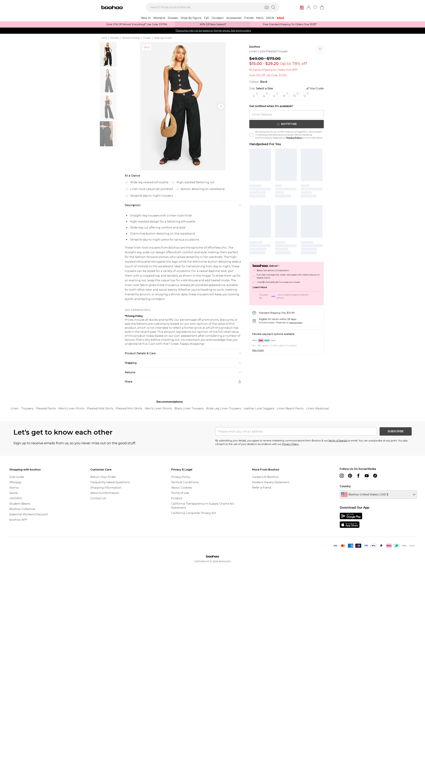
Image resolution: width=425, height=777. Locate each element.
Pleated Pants (46, 408)
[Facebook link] (358, 476)
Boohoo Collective (22, 509)
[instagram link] (342, 476)
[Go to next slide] (221, 106)
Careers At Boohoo (265, 477)
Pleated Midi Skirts (100, 408)
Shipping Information (106, 487)
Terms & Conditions (184, 482)
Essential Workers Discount (28, 514)
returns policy (296, 322)
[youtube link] (367, 476)
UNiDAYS (15, 498)
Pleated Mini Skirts (129, 408)
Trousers (147, 38)
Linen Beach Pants (290, 408)
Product (177, 498)
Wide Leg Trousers (163, 38)
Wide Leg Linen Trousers (223, 408)
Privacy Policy (294, 137)
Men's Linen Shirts (71, 408)
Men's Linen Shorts (158, 408)
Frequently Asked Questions (110, 482)
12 (304, 96)
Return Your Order (103, 477)
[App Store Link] (351, 520)
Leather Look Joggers (258, 408)
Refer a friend (261, 487)
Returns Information (104, 493)
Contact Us (98, 498)
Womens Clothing (131, 38)
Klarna (14, 487)
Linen (15, 408)
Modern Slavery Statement (270, 482)
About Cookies (181, 487)
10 (294, 96)
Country (345, 486)
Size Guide (16, 477)
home (104, 38)
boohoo (254, 46)
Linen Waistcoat (317, 408)
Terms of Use (180, 493)
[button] (302, 7)
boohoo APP (18, 519)
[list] (183, 106)
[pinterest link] (350, 476)
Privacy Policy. (290, 444)
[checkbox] (251, 135)
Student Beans (19, 503)
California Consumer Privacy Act (193, 513)
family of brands (337, 440)
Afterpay (15, 482)
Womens (114, 38)
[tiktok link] (375, 476)
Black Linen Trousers (188, 408)
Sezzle (13, 493)
